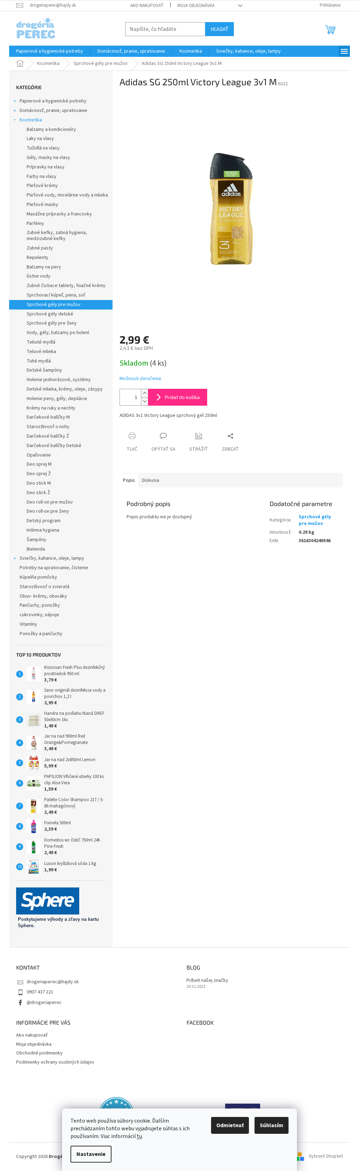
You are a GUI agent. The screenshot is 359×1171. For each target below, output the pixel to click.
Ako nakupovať (146, 5)
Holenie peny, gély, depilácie (57, 398)
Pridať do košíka (182, 397)
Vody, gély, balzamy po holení (58, 332)
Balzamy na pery (44, 267)
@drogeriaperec (44, 1002)
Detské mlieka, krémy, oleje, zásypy (65, 389)
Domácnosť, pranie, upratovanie (53, 110)
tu (139, 1136)
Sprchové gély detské (50, 314)
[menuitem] (49, 51)
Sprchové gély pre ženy (52, 323)
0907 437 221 (40, 992)
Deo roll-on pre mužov (50, 502)
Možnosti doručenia (140, 378)
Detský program (44, 520)
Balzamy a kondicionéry (51, 129)
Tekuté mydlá (41, 342)
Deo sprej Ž (39, 473)
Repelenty (37, 257)
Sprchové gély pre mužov (54, 304)
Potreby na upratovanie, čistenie (54, 567)
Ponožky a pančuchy (41, 633)
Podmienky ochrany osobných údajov (55, 1062)
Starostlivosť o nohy (48, 426)
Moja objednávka (196, 5)
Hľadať (219, 29)
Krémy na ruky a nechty (51, 408)
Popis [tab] (129, 480)
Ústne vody (38, 276)
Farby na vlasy (41, 176)
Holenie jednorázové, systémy (59, 379)
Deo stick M (39, 483)
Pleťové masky (42, 204)
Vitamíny (28, 624)
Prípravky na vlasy (46, 167)
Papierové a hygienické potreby (53, 101)
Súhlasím (271, 1125)
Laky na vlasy (40, 138)
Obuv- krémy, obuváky (43, 596)
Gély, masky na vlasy (48, 157)
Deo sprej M (39, 464)
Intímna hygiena (43, 530)
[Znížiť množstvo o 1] (144, 401)
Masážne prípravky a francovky (59, 214)
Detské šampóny (44, 370)
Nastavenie (91, 1154)
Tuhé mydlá (39, 361)
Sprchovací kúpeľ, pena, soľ (56, 295)
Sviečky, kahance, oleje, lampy (52, 558)
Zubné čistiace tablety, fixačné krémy (66, 285)
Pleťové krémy (42, 185)
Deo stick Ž (38, 492)
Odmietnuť (230, 1125)
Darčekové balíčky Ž (48, 436)
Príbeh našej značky (207, 980)
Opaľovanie (39, 455)
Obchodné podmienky (39, 1053)
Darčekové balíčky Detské (54, 445)
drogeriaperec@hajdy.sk (53, 981)
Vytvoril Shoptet (326, 1156)
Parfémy (35, 223)
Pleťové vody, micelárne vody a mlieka (67, 195)
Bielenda (36, 549)
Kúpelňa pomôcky (38, 577)
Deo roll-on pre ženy (48, 511)
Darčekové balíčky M (48, 417)
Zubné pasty (40, 248)
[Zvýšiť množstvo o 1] (144, 393)
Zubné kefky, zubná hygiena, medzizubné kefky (57, 235)
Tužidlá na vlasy (43, 148)
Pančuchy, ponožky (40, 605)
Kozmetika (31, 120)
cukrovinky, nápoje (39, 614)
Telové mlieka (41, 351)
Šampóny (36, 539)
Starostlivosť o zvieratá (44, 586)
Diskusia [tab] (150, 480)
